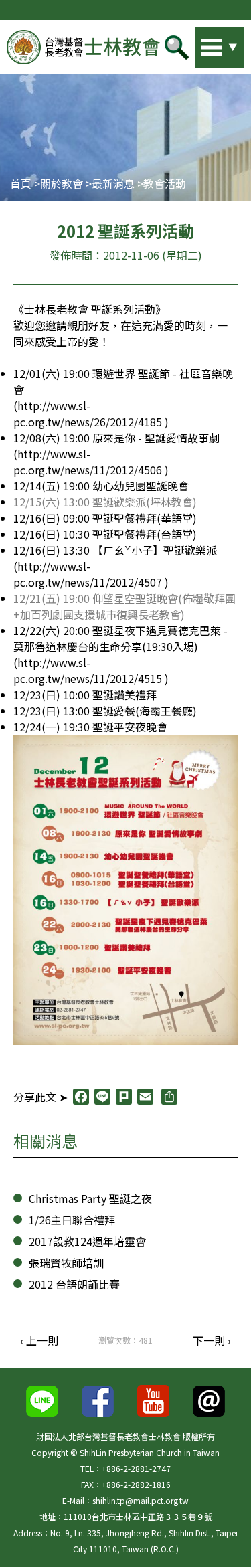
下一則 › (212, 1340)
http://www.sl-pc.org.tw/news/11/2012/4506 (87, 462)
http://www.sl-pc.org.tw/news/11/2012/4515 (87, 670)
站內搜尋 (201, 43)
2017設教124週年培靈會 (87, 1241)
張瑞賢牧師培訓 (66, 1263)
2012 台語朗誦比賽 (74, 1284)
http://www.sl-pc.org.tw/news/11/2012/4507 (87, 574)
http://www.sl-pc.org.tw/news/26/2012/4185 (87, 413)
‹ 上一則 (39, 1340)
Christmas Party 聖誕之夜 (90, 1198)
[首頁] (83, 47)
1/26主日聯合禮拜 (72, 1220)
